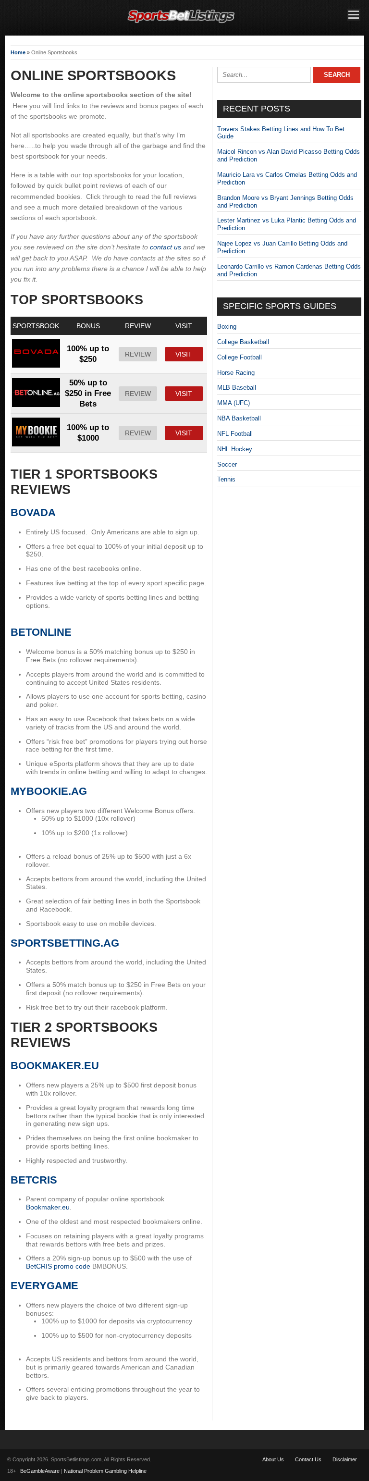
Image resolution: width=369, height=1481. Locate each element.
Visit (183, 354)
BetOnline (41, 632)
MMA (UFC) (233, 403)
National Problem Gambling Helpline (105, 1471)
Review (138, 354)
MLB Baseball (236, 387)
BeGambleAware (40, 1471)
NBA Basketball (239, 418)
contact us (165, 247)
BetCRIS (34, 1180)
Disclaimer (344, 1459)
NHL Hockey (234, 449)
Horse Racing (236, 372)
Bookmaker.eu (55, 1066)
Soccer (227, 464)
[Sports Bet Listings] (181, 23)
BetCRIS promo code (58, 1266)
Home (18, 52)
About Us (273, 1459)
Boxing (226, 326)
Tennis (226, 479)
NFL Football (235, 433)
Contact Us (308, 1459)
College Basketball (243, 342)
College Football (239, 357)
